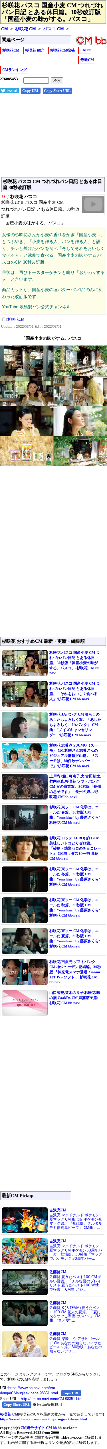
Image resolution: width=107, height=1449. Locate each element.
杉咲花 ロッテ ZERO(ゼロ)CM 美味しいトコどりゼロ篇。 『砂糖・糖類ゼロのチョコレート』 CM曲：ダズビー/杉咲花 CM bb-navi (75, 848)
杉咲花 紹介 (35, 50)
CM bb (85, 50)
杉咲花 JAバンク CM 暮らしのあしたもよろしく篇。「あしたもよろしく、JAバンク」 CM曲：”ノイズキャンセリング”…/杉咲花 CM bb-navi (75, 724)
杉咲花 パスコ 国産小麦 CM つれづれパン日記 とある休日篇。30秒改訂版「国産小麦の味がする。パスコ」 (52, 12)
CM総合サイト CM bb (39, 1428)
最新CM (87, 60)
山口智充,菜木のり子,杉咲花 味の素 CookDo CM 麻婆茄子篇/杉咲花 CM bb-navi (74, 997)
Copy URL (30, 90)
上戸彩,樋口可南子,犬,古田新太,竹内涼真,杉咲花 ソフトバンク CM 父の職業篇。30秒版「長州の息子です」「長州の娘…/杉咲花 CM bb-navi (75, 786)
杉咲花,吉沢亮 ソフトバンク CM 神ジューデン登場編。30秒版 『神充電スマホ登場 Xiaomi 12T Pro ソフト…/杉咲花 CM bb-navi (75, 972)
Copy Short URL (57, 90)
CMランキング (14, 70)
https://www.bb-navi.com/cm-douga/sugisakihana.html (43, 1419)
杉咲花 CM (25, 29)
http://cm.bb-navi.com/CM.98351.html (52, 1399)
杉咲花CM (10, 50)
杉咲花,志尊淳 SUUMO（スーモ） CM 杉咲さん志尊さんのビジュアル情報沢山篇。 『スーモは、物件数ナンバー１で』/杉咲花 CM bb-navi (73, 755)
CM (4, 29)
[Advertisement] (53, 138)
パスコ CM (53, 29)
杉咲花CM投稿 (62, 50)
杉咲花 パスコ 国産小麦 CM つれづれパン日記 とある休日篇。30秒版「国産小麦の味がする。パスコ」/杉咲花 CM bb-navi (74, 662)
